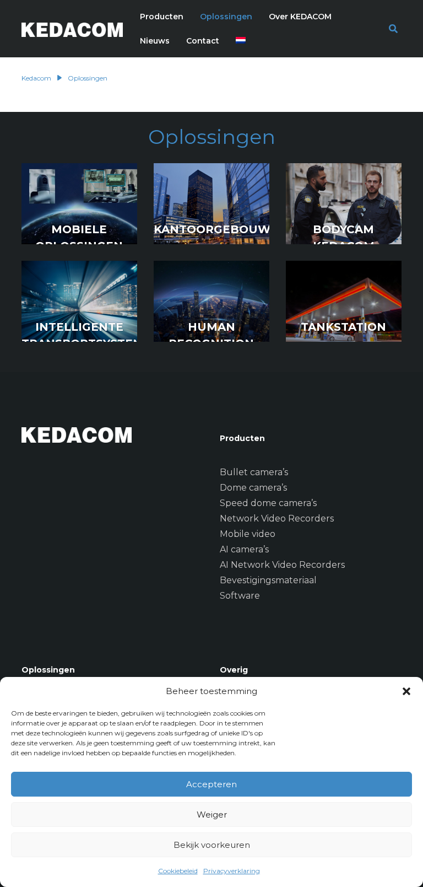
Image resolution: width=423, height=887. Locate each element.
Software (240, 595)
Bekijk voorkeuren (211, 845)
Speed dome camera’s (268, 503)
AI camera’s (244, 549)
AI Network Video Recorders (282, 565)
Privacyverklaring (231, 871)
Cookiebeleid (178, 871)
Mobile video (247, 534)
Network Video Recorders (277, 518)
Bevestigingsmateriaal (268, 580)
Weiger (212, 814)
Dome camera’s (253, 487)
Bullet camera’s (254, 472)
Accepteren (211, 784)
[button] (406, 691)
